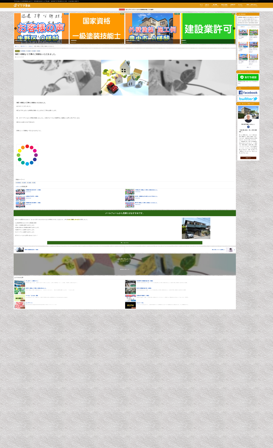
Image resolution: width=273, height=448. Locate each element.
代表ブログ (248, 157)
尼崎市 (252, 20)
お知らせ (17, 50)
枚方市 (245, 19)
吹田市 (246, 22)
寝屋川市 (252, 17)
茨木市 (239, 20)
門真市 (248, 20)
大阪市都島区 (251, 22)
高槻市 (249, 19)
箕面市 (256, 22)
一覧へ (247, 67)
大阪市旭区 (244, 20)
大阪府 (29, 182)
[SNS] (248, 92)
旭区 (34, 182)
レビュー (241, 19)
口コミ (256, 19)
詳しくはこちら (125, 242)
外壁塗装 (19, 182)
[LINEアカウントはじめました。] (248, 77)
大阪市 (24, 182)
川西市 (255, 20)
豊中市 (252, 19)
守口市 (247, 17)
